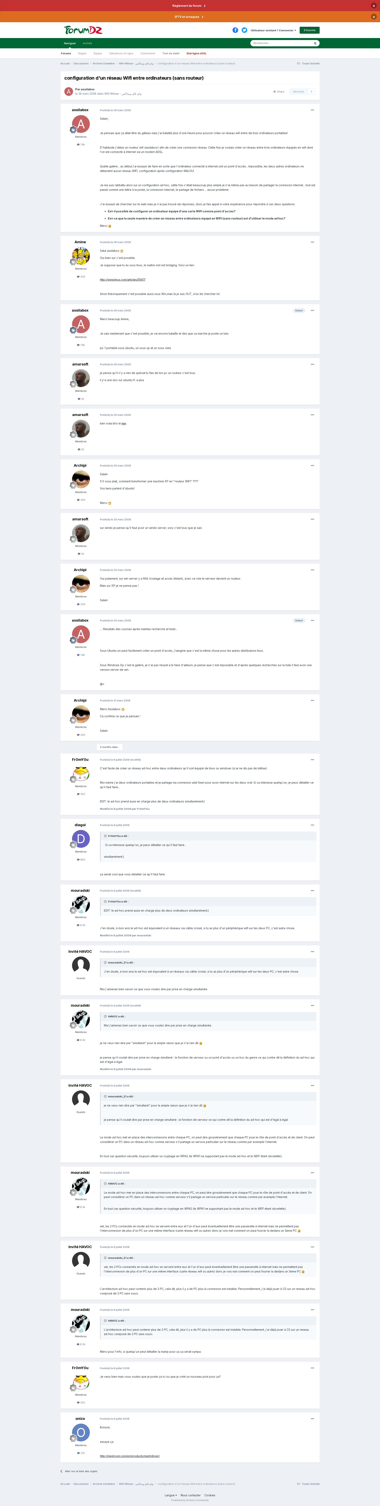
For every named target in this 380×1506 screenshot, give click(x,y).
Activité (87, 43)
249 (82, 499)
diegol (80, 825)
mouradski (80, 890)
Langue (170, 1495)
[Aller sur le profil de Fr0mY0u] (81, 773)
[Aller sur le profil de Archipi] (81, 479)
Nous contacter (191, 1495)
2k (82, 398)
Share (280, 91)
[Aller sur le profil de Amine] (81, 256)
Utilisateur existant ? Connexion (272, 30)
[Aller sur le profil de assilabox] (68, 91)
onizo (80, 1418)
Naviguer (70, 43)
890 (82, 859)
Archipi (80, 465)
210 (82, 1452)
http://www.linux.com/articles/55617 (122, 279)
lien (124, 423)
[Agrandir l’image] (109, 225)
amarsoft (80, 364)
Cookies (209, 1495)
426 (82, 276)
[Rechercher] (315, 43)
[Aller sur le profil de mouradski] (81, 904)
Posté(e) (115, 110)
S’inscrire (309, 30)
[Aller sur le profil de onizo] (81, 1432)
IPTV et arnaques (187, 16)
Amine (80, 242)
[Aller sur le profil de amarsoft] (81, 378)
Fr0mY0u (80, 759)
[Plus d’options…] (312, 110)
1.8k (82, 144)
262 (82, 793)
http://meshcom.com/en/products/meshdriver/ (130, 1456)
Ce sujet (301, 43)
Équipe (98, 53)
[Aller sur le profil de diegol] (81, 839)
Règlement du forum (186, 5)
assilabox (88, 89)
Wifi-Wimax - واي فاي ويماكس (123, 93)
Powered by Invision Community (190, 1500)
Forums (66, 53)
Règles (82, 53)
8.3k (82, 925)
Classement (148, 53)
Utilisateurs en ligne (121, 53)
